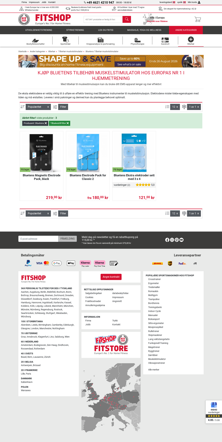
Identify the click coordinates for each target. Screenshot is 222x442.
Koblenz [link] (25, 306)
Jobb (44, 2)
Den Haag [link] (52, 345)
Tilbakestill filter (58, 123)
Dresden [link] (69, 295)
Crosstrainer (154, 279)
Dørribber (153, 355)
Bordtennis (153, 303)
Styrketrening (75, 30)
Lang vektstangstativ (159, 339)
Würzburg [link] (26, 316)
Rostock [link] (58, 309)
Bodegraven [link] (40, 345)
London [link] (35, 328)
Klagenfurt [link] (43, 336)
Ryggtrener (153, 351)
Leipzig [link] (39, 306)
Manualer (153, 315)
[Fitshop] (47, 19)
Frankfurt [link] (54, 299)
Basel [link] (23, 357)
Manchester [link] (45, 328)
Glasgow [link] (25, 328)
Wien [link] (67, 336)
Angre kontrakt (111, 276)
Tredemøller (154, 287)
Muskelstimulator (157, 359)
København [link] (27, 382)
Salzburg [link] (59, 336)
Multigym (153, 295)
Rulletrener (153, 331)
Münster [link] (25, 309)
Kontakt (51, 2)
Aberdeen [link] (26, 325)
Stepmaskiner (155, 335)
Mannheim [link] (57, 306)
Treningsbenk (155, 307)
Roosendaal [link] (27, 348)
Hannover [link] (36, 302)
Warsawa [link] (26, 390)
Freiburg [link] (64, 299)
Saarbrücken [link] (27, 313)
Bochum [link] (61, 292)
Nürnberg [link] (35, 309)
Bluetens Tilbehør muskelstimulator (102, 51)
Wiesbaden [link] (61, 313)
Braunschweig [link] (37, 295)
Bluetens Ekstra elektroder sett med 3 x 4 (134, 177)
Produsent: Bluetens (34, 123)
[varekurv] (199, 19)
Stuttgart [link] (50, 313)
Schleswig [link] (40, 313)
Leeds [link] (35, 325)
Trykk (115, 320)
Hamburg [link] (26, 302)
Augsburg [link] (34, 292)
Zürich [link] (47, 357)
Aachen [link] (25, 292)
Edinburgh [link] (68, 325)
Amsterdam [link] (27, 345)
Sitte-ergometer (156, 323)
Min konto (192, 2)
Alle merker (153, 369)
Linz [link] (52, 336)
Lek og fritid (105, 30)
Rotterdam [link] (39, 348)
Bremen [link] (49, 295)
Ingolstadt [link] (47, 302)
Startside (22, 51)
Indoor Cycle (154, 311)
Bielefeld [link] (51, 292)
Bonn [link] (68, 292)
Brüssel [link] (36, 365)
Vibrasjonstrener (156, 363)
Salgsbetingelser (93, 293)
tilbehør (51, 51)
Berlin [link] (43, 292)
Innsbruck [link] (32, 336)
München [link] (68, 306)
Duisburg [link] (37, 299)
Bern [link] (29, 357)
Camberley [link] (57, 325)
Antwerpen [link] (26, 365)
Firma (24, 2)
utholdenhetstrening (38, 30)
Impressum (34, 2)
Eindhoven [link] (63, 345)
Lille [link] (23, 373)
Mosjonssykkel (155, 327)
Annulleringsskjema (95, 305)
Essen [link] (46, 299)
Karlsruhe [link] (58, 302)
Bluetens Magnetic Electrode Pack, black (41, 177)
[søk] (127, 19)
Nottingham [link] (58, 328)
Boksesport (154, 319)
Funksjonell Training (158, 343)
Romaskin (153, 291)
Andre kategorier (186, 30)
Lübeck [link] (47, 306)
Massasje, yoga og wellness (144, 30)
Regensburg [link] (47, 309)
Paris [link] (28, 373)
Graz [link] (23, 336)
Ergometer (153, 283)
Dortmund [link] (59, 295)
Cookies (89, 297)
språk (180, 2)
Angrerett (117, 301)
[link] (167, 240)
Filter (63, 106)
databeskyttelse (120, 293)
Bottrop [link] (25, 295)
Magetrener (154, 347)
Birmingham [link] (45, 325)
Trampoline (153, 299)
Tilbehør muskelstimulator (70, 51)
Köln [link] (32, 306)
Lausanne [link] (38, 357)
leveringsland (166, 2)
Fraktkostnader (93, 301)
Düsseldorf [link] (26, 299)
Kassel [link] (67, 302)
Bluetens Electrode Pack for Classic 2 (88, 177)
